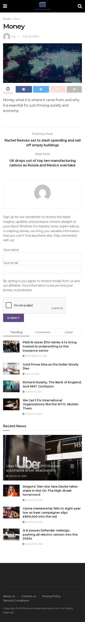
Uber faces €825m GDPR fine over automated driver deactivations (33, 468)
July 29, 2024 (30, 36)
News (17, 18)
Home (6, 18)
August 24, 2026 (17, 476)
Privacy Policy (51, 596)
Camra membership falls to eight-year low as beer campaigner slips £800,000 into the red (52, 512)
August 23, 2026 (34, 500)
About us (9, 596)
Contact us (28, 596)
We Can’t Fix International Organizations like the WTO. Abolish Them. (50, 404)
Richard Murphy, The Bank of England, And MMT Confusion (52, 384)
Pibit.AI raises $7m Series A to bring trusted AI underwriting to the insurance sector (50, 346)
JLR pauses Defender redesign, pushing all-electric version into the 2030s (50, 534)
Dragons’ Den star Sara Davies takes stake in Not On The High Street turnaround (50, 490)
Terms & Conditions (16, 600)
